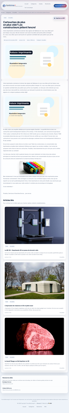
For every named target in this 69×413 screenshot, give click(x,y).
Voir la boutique (29, 7)
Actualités (14, 12)
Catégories (33, 4)
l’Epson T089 (57, 134)
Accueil (26, 4)
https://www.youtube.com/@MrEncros (11, 390)
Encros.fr (39, 403)
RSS (45, 406)
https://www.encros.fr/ (7, 383)
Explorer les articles (60, 5)
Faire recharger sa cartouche (26, 178)
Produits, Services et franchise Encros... (14, 193)
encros (29, 193)
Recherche (47, 4)
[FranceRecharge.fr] (12, 5)
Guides (41, 4)
